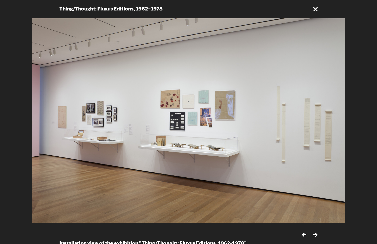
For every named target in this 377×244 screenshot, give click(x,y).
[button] (315, 9)
